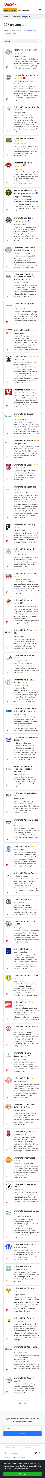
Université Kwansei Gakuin (26, 975)
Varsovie (23, 774)
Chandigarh (22, 1081)
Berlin (24, 113)
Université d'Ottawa (23, 356)
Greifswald (26, 253)
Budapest (23, 928)
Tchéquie (17, 224)
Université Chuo (21, 899)
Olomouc (24, 1059)
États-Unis (31, 30)
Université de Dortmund (25, 487)
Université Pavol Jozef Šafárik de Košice (24, 1106)
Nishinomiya (23, 981)
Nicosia (22, 1295)
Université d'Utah (22, 390)
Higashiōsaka (23, 952)
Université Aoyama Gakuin (26, 820)
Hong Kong (17, 84)
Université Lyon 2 (22, 1002)
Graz (22, 1321)
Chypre (16, 1295)
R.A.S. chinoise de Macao (23, 606)
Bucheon (27, 743)
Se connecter (24, 10)
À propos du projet (12, 1453)
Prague (23, 224)
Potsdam (25, 661)
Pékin (20, 169)
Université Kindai (22, 949)
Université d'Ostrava (23, 1244)
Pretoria (28, 1216)
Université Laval (21, 330)
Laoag (24, 56)
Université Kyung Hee (24, 303)
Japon (16, 825)
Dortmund (25, 492)
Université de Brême (23, 441)
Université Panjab (22, 1078)
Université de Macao (23, 600)
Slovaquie (17, 1110)
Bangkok (24, 1161)
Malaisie (16, 799)
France (16, 1005)
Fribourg (22, 530)
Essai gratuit (10, 10)
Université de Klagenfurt (25, 549)
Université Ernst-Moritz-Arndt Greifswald (25, 249)
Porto (22, 636)
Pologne (16, 774)
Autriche (17, 554)
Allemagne (17, 113)
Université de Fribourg (24, 525)
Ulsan (26, 1269)
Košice (23, 1110)
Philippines (17, 56)
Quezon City (26, 197)
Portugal (17, 636)
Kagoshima (23, 1352)
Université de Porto (23, 630)
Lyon (21, 1005)
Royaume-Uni (10, 34)
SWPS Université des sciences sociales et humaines (23, 768)
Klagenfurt (24, 554)
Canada (16, 144)
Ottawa (22, 359)
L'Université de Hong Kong (26, 75)
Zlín (22, 1190)
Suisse (16, 530)
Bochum (25, 685)
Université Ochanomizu (24, 1026)
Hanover (25, 714)
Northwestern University (25, 50)
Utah (24, 393)
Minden (23, 799)
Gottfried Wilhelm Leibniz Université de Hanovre (25, 710)
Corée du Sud (18, 309)
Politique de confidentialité (15, 1457)
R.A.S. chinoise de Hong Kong (24, 81)
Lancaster (27, 579)
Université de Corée (23, 465)
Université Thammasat (24, 1158)
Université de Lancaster (25, 573)
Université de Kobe (22, 1378)
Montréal (23, 144)
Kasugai (21, 849)
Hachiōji (21, 902)
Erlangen (25, 282)
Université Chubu (22, 846)
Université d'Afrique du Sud (26, 1211)
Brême (24, 444)
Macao (35, 606)
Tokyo (21, 825)
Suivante (22, 1403)
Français (12, 1447)
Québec (22, 333)
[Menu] (39, 10)
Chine (16, 169)
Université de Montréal (24, 138)
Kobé (20, 1381)
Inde (15, 1081)
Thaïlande (17, 1161)
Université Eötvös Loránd (25, 921)
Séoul (26, 309)
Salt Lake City (31, 393)
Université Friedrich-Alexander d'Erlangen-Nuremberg (24, 276)
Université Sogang (22, 1131)
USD (29, 1447)
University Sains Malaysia (26, 793)
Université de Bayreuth (24, 414)
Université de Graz (22, 1318)
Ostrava (24, 1247)
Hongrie (16, 928)
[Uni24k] (10, 4)
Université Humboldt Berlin (26, 107)
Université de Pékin (23, 163)
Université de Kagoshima (25, 1347)
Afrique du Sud (19, 1216)
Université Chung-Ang (24, 873)
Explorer (7, 41)
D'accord (22, 1474)
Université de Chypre (24, 1288)
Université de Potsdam (24, 655)
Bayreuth (25, 419)
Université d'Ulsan (22, 1266)
